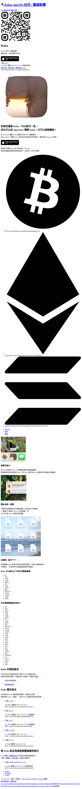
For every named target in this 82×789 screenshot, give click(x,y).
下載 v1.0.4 (8, 720)
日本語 (53, 784)
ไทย (32, 786)
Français (38, 784)
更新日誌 (4, 68)
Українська (42, 786)
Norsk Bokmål (64, 784)
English (28, 784)
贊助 (6, 431)
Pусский (15, 786)
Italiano (48, 784)
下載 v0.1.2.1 (9, 740)
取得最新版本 (9, 684)
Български (4, 784)
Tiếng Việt (49, 786)
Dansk (19, 784)
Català (10, 784)
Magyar (43, 784)
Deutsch (23, 784)
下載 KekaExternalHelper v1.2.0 (15, 762)
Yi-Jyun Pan (40, 779)
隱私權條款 (5, 781)
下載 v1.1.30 (9, 701)
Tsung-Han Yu (28, 779)
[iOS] (16, 41)
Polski (71, 784)
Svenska (28, 786)
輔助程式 (19, 68)
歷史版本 (11, 68)
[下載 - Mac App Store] (10, 61)
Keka (25, 4)
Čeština (14, 784)
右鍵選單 (31, 715)
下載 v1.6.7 (4, 63)
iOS (24, 68)
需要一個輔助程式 (11, 756)
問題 (36, 676)
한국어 (58, 784)
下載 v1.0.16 (9, 711)
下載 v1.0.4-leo (10, 730)
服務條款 (13, 781)
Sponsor (7, 429)
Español (33, 784)
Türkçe (36, 786)
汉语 (54, 786)
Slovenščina (22, 786)
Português (9, 786)
